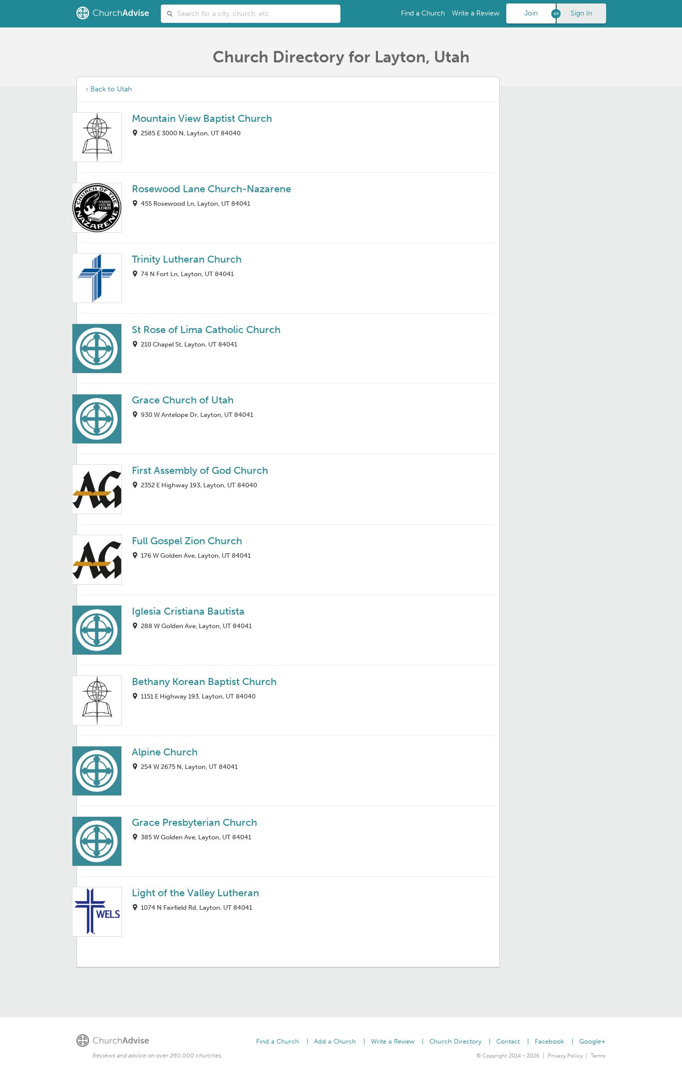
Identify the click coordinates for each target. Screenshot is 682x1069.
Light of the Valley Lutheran (195, 893)
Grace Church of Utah (183, 400)
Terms (598, 1056)
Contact (508, 1041)
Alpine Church (165, 752)
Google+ (592, 1041)
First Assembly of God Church (200, 470)
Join (531, 13)
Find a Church (423, 13)
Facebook (549, 1041)
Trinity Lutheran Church (187, 259)
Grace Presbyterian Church (194, 822)
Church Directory (455, 1041)
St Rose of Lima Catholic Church (206, 330)
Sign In (581, 13)
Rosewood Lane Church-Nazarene (211, 189)
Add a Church (335, 1041)
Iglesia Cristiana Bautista (188, 611)
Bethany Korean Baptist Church (204, 682)
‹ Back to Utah (109, 89)
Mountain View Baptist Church (202, 118)
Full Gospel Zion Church (187, 541)
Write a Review (475, 13)
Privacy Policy (565, 1056)
